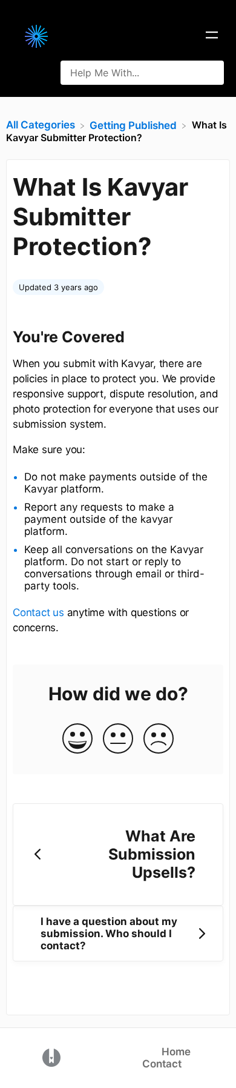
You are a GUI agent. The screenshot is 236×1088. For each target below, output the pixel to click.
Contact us (38, 612)
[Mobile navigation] (212, 36)
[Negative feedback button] (158, 739)
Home (176, 1052)
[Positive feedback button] (77, 739)
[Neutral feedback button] (118, 739)
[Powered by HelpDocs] (51, 1057)
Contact (162, 1064)
